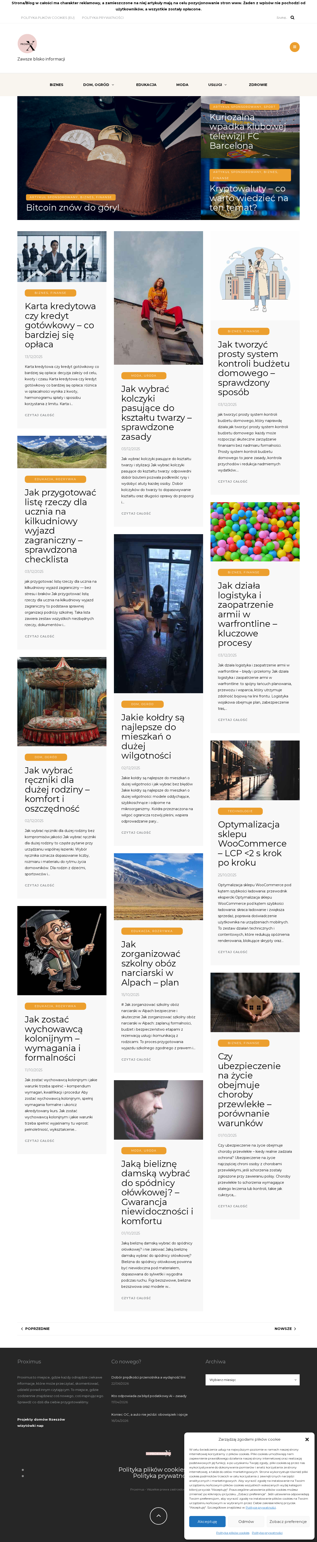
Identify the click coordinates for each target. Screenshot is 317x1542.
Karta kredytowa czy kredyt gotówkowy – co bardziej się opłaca (60, 325)
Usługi (215, 85)
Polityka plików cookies (232, 1533)
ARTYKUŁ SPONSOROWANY (54, 197)
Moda (182, 85)
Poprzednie (37, 1328)
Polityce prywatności (261, 1507)
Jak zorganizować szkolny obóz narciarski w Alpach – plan (151, 963)
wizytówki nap (30, 1426)
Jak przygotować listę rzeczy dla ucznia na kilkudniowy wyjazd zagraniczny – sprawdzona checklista (60, 526)
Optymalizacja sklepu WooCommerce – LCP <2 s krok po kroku (252, 843)
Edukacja (146, 85)
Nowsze (283, 1328)
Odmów (246, 1521)
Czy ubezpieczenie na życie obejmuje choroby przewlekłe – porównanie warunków (249, 1090)
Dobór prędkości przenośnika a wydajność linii (148, 1377)
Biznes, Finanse (96, 197)
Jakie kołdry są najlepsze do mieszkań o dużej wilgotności (153, 736)
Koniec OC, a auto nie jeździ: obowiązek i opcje (149, 1414)
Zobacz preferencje (288, 1521)
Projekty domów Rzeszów (41, 1419)
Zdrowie (258, 85)
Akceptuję (207, 1521)
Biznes (56, 85)
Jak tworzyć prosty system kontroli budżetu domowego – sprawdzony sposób (254, 368)
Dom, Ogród (96, 85)
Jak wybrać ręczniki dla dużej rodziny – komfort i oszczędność (57, 789)
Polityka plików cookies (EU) (48, 18)
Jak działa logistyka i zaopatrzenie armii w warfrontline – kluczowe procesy (247, 614)
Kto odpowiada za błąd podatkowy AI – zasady (148, 1396)
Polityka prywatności (267, 1533)
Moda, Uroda (144, 375)
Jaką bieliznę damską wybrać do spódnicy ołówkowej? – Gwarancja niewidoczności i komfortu (157, 1192)
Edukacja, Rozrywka (55, 479)
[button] (307, 1439)
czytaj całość (39, 415)
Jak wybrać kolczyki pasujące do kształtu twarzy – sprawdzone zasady (156, 413)
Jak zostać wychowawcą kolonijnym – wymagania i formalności (54, 1038)
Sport (270, 107)
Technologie (240, 811)
